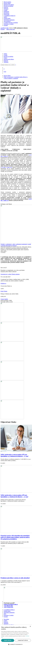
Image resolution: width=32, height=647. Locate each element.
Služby (5, 17)
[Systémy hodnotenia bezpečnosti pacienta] (12, 340)
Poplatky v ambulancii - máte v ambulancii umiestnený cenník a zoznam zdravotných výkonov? (16, 244)
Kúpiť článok (4, 291)
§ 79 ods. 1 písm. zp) (6, 167)
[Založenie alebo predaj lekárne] (12, 418)
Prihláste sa (3, 283)
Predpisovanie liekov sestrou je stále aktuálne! (15, 578)
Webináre (6, 8)
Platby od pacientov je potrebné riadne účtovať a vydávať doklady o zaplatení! (15, 77)
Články (5, 58)
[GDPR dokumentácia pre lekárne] (12, 379)
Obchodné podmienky (9, 19)
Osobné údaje (7, 18)
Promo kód (6, 14)
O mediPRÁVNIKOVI (9, 15)
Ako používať (7, 21)
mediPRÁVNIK (5, 28)
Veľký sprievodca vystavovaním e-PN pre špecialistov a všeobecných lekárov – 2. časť (14, 496)
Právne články (7, 3)
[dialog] (16, 636)
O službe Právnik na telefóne (11, 22)
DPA (5, 614)
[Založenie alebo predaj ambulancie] (12, 399)
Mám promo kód (10, 29)
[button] (16, 644)
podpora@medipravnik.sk (11, 604)
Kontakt (6, 25)
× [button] (30, 626)
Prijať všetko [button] (7, 640)
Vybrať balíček (4, 299)
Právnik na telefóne (8, 6)
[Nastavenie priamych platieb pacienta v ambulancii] (12, 321)
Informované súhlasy (9, 4)
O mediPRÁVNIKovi (9, 609)
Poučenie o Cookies (9, 24)
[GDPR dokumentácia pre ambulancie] (12, 360)
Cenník (5, 10)
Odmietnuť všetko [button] (23, 640)
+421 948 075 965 (8, 605)
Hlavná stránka (7, 2)
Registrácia (6, 13)
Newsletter (6, 619)
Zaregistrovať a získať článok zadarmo (10, 274)
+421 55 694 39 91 (8, 607)
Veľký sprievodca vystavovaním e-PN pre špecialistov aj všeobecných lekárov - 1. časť (14, 455)
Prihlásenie (6, 11)
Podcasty (6, 7)
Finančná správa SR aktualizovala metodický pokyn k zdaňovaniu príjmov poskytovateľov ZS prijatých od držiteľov (15, 537)
